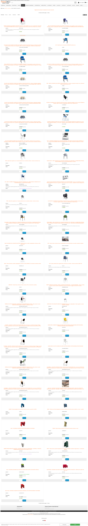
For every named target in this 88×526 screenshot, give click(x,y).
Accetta (75, 524)
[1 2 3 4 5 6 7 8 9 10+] (63, 35)
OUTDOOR (69, 5)
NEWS (81, 5)
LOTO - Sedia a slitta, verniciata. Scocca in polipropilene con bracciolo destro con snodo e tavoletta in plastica (65, 243)
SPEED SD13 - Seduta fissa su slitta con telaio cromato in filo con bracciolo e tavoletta (23, 284)
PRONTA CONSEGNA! (29, 5)
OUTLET (73, 5)
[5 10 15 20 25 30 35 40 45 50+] (63, 274)
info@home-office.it (30, 514)
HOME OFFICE (43, 5)
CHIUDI (87, 524)
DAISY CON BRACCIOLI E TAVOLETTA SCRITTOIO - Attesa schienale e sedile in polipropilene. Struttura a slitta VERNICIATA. (22, 244)
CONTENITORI (37, 5)
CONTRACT (64, 5)
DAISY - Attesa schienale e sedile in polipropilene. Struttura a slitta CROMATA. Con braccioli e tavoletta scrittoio (22, 263)
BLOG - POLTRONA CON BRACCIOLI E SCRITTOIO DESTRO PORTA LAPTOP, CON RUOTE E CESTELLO (22, 469)
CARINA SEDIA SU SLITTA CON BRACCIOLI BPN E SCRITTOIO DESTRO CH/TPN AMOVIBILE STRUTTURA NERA (65, 346)
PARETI (54, 5)
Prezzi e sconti (47, 507)
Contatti (19, 507)
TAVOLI (19, 5)
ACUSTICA (58, 5)
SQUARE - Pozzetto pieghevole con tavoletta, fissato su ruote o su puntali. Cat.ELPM (22, 409)
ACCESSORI (49, 5)
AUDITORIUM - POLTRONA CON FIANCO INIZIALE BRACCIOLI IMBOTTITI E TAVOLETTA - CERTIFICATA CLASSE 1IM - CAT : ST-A (65, 470)
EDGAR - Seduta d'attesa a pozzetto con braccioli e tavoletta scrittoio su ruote (65, 428)
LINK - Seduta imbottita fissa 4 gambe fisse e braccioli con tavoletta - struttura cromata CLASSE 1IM (65, 263)
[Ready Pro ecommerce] (44, 520)
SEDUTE (23, 5)
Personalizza (64, 524)
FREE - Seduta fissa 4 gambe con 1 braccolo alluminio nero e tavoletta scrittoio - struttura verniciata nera (22, 160)
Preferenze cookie (44, 518)
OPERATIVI (3, 5)
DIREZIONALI (8, 5)
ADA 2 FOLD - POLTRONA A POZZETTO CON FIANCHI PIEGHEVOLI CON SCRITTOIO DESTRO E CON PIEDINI (22, 490)
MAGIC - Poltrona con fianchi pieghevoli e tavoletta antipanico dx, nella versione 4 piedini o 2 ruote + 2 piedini (65, 409)
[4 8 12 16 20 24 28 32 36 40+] (63, 294)
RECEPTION (14, 5)
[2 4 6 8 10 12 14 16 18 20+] (21, 54)
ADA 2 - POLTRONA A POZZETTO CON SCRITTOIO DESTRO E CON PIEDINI (23, 428)
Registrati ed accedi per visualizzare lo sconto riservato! (44, 9)
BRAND (77, 5)
